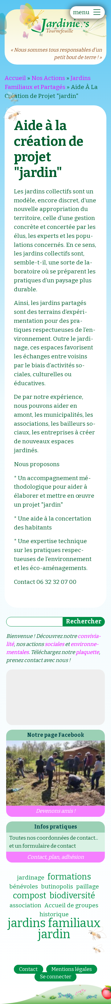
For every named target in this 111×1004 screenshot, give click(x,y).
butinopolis (57, 886)
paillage (87, 886)
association (25, 905)
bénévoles (23, 886)
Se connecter (55, 977)
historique (54, 914)
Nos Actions (48, 78)
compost (29, 896)
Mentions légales (71, 969)
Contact (28, 969)
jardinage (30, 877)
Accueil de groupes (71, 905)
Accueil (15, 78)
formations (69, 877)
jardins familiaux (54, 923)
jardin (54, 934)
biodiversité (72, 896)
